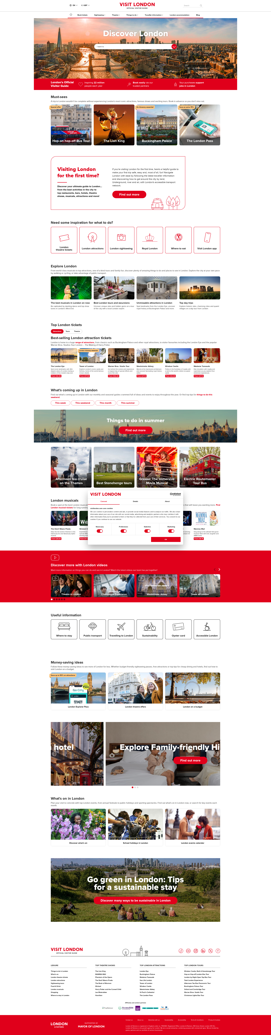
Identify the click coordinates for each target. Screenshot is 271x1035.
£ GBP (84, 5)
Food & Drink (56, 986)
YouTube (188, 951)
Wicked (98, 986)
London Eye (144, 971)
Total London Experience (193, 980)
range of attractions (84, 342)
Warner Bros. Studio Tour (193, 992)
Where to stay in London (60, 995)
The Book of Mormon (103, 983)
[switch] (124, 531)
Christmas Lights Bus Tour (194, 995)
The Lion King (100, 971)
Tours (68, 331)
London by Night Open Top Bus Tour (197, 977)
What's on (54, 974)
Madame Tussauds (147, 977)
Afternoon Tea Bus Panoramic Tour (197, 983)
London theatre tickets (59, 977)
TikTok (181, 951)
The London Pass (146, 995)
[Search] (201, 5)
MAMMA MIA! (100, 974)
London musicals (57, 989)
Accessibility (182, 1020)
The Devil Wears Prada (104, 980)
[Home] (71, 15)
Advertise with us (154, 1020)
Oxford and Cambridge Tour (194, 989)
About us (140, 1020)
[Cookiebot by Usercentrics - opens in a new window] (171, 494)
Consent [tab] (104, 501)
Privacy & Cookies (214, 1020)
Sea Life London (146, 980)
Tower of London (146, 983)
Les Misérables (101, 992)
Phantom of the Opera (103, 977)
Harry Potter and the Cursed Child (108, 989)
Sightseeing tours (57, 983)
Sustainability (169, 1020)
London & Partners (59, 1025)
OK (166, 539)
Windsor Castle (145, 986)
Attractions (57, 331)
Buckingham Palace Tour (193, 986)
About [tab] (167, 501)
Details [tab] (135, 501)
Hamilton (98, 995)
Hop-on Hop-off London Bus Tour (196, 974)
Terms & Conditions (197, 1020)
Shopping (54, 992)
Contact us (129, 1020)
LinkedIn (203, 951)
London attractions (58, 980)
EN (74, 5)
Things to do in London (59, 971)
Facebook (218, 951)
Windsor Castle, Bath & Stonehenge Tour (199, 971)
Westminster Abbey (147, 989)
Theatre (77, 331)
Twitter (210, 951)
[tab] (57, 331)
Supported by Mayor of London (91, 1025)
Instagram (196, 951)
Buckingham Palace (147, 974)
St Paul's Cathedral (147, 992)
